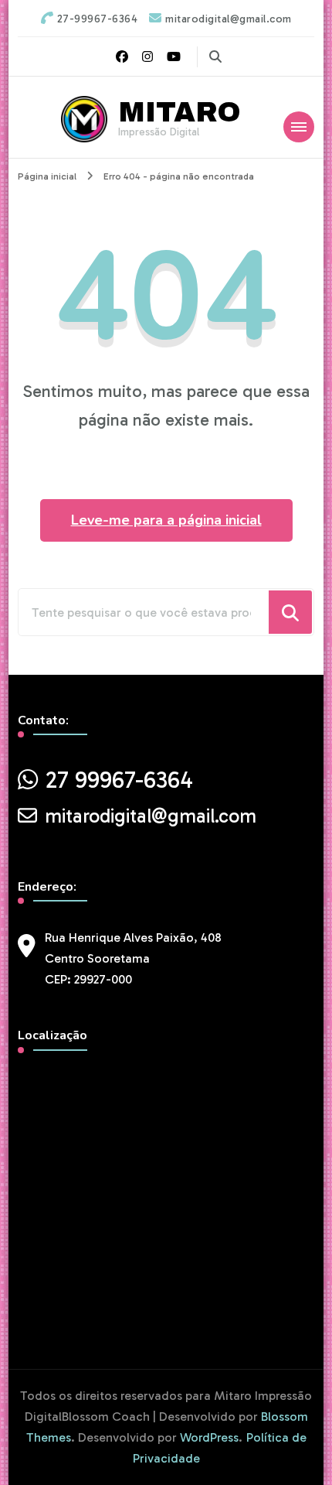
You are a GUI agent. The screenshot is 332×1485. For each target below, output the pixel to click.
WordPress (209, 1437)
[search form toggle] (215, 56)
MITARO (179, 112)
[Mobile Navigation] (298, 126)
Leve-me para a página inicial (166, 520)
